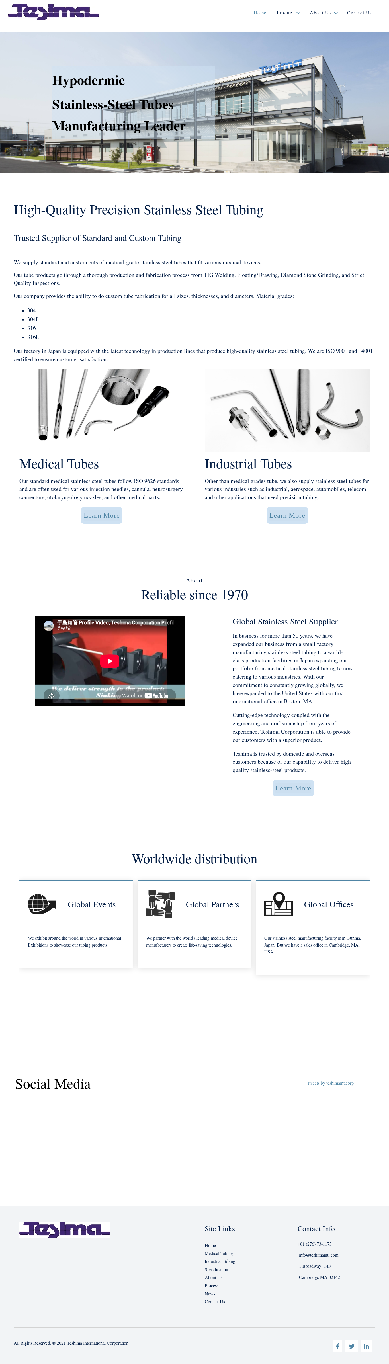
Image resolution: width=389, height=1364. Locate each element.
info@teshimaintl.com (318, 1255)
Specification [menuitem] (216, 1269)
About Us (320, 12)
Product (285, 12)
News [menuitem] (210, 1294)
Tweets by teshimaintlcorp (330, 1083)
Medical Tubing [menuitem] (219, 1253)
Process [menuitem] (211, 1285)
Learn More (102, 515)
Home (260, 12)
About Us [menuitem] (213, 1277)
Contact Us (359, 12)
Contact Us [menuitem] (215, 1301)
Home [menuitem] (210, 1245)
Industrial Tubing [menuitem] (220, 1261)
